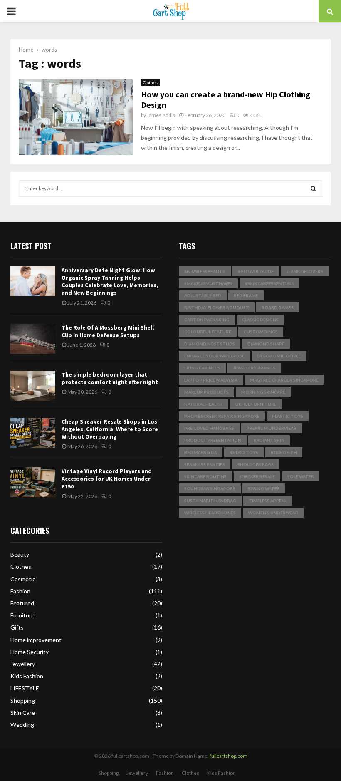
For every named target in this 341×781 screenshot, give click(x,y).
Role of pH (284, 452)
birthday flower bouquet (216, 307)
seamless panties (204, 464)
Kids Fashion (26, 675)
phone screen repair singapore (221, 416)
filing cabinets (202, 367)
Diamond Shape (265, 343)
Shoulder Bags (255, 464)
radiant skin (269, 440)
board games (278, 307)
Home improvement (36, 639)
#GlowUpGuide (256, 271)
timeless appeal (268, 500)
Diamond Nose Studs (209, 343)
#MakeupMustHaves (208, 283)
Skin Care (22, 712)
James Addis (161, 115)
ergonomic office (279, 355)
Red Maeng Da (200, 452)
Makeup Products (206, 391)
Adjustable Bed (202, 295)
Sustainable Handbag (210, 500)
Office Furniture (256, 404)
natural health (203, 404)
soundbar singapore (209, 488)
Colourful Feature (207, 331)
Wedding (22, 724)
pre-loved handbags (209, 428)
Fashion (20, 591)
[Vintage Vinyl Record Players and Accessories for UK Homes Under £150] (32, 482)
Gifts (17, 627)
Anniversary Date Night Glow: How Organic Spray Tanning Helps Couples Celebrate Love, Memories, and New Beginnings (110, 281)
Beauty (19, 554)
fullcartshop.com (228, 756)
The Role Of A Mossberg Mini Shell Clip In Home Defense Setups (108, 331)
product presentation (212, 440)
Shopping (22, 700)
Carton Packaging (207, 319)
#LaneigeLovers (304, 271)
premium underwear (272, 428)
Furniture (22, 615)
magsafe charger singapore (284, 379)
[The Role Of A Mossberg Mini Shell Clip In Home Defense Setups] (32, 339)
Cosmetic (22, 579)
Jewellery (22, 663)
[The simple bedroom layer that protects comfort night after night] (32, 386)
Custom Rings (261, 331)
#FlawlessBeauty (204, 271)
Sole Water (300, 476)
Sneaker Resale (257, 476)
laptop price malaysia (210, 379)
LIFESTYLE (24, 688)
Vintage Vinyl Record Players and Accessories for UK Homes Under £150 (107, 478)
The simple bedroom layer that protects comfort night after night (110, 378)
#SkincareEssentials (269, 283)
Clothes (150, 82)
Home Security (29, 651)
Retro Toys (244, 452)
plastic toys (287, 416)
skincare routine (205, 476)
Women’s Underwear (273, 512)
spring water (264, 488)
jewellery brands (254, 367)
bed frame (246, 295)
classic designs (260, 319)
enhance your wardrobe (214, 355)
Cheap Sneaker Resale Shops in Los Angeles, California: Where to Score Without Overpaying (110, 429)
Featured (22, 603)
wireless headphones (210, 512)
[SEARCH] (313, 188)
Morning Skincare (263, 391)
